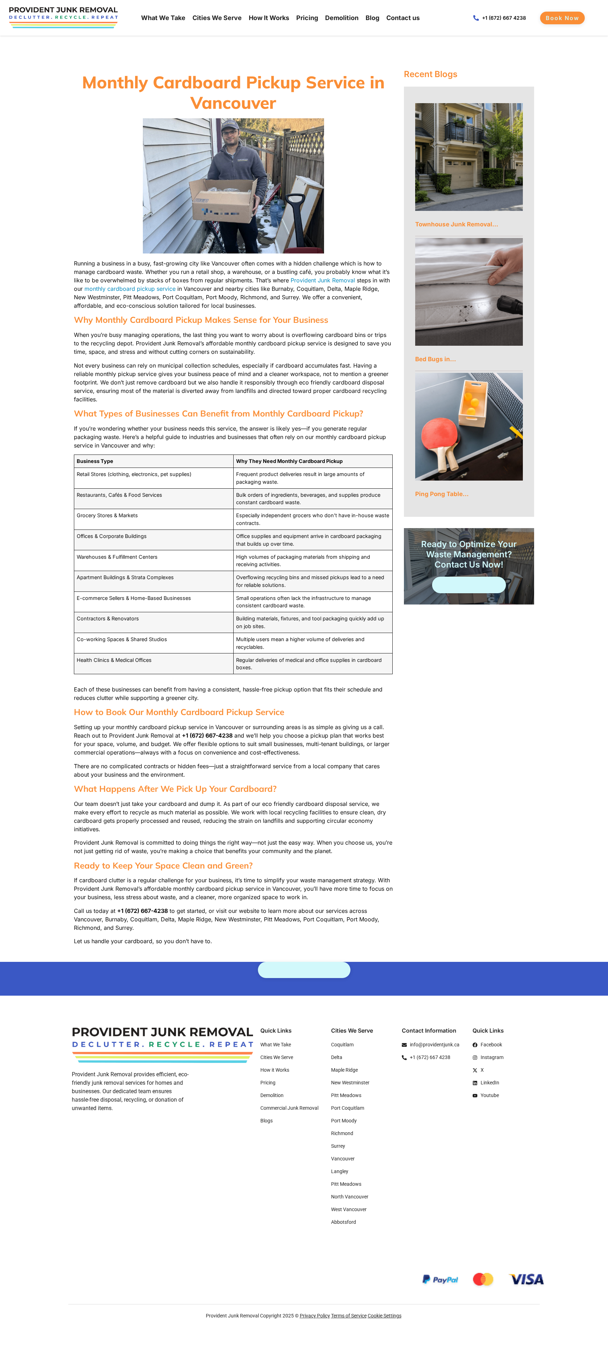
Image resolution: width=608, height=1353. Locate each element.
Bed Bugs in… (435, 359)
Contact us (403, 17)
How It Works (269, 17)
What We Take (163, 17)
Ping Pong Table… (442, 493)
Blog (372, 17)
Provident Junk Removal (323, 280)
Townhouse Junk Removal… (456, 224)
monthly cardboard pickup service (130, 288)
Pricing (307, 17)
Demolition (342, 17)
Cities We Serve (217, 17)
